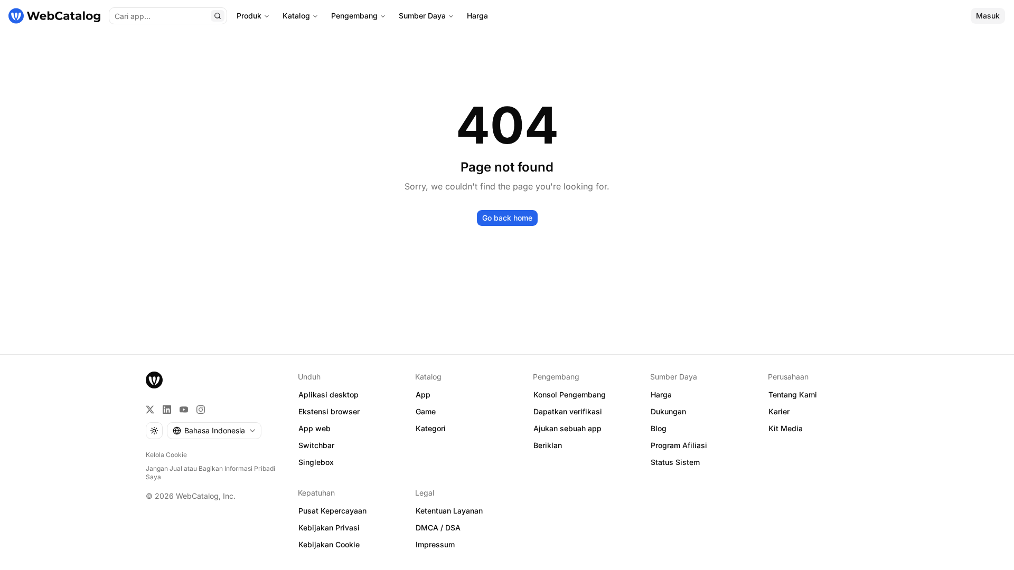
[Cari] (217, 16)
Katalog (296, 15)
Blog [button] (658, 428)
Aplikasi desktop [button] (328, 394)
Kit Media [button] (785, 428)
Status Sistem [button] (675, 462)
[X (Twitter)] (150, 409)
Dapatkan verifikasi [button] (567, 411)
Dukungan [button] (668, 411)
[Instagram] (200, 409)
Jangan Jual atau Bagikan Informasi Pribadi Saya (210, 472)
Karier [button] (779, 411)
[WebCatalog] (154, 380)
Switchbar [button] (316, 445)
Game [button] (426, 411)
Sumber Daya (422, 15)
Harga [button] (661, 394)
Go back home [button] (507, 217)
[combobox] (214, 430)
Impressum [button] (435, 544)
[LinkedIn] (167, 409)
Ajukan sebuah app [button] (567, 428)
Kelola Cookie (166, 455)
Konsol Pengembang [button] (569, 394)
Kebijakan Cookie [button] (329, 544)
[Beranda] (54, 15)
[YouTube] (184, 409)
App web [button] (314, 428)
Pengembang (354, 15)
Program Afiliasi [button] (679, 445)
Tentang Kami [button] (792, 394)
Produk (249, 15)
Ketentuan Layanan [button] (449, 510)
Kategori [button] (431, 428)
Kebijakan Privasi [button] (329, 527)
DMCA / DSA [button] (438, 527)
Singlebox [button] (316, 462)
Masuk (988, 15)
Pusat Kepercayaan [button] (332, 510)
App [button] (423, 394)
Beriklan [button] (547, 445)
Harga (477, 15)
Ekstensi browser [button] (329, 411)
